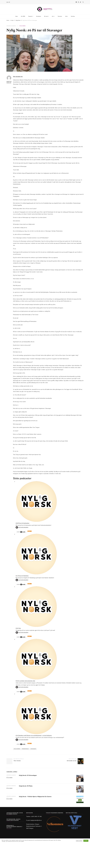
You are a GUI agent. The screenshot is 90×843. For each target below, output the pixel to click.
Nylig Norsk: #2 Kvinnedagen (28, 775)
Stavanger (33, 748)
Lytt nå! (8, 2)
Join (53, 16)
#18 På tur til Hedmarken (22, 523)
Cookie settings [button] (79, 840)
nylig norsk (17, 748)
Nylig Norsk (22, 25)
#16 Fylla (18, 628)
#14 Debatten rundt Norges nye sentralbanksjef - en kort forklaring (34, 735)
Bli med (46, 16)
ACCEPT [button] (86, 840)
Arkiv (66, 16)
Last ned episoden (23, 527)
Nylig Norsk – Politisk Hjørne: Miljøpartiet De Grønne (35, 796)
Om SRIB (23, 16)
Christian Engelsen (8, 82)
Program (30, 16)
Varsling (73, 16)
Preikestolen (25, 748)
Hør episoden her (18, 76)
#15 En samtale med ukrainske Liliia (25, 681)
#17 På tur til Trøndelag (22, 576)
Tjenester (60, 16)
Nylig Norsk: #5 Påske (25, 786)
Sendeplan (38, 16)
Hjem (16, 16)
